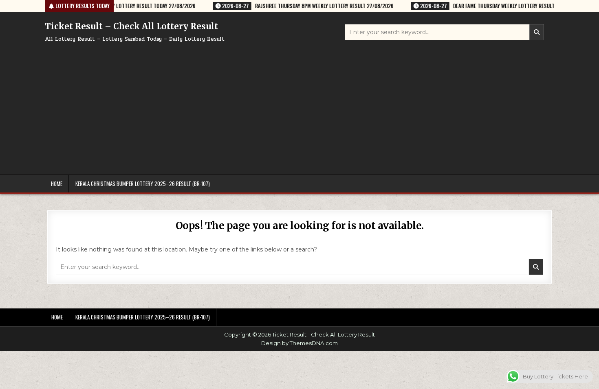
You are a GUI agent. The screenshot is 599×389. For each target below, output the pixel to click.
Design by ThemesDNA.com (299, 343)
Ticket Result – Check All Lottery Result (131, 26)
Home (56, 183)
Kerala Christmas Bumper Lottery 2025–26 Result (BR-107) (142, 183)
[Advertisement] (299, 105)
